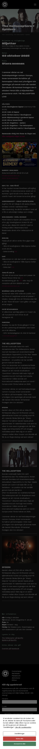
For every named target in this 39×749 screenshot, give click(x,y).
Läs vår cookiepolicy (23, 727)
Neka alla (19, 739)
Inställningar (20, 734)
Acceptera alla (19, 744)
